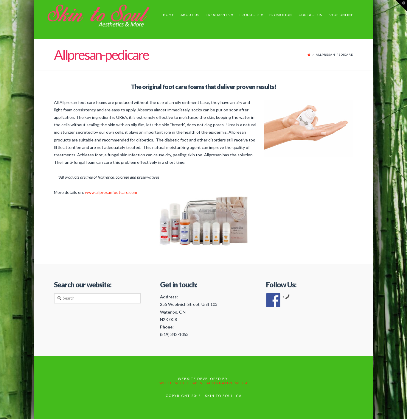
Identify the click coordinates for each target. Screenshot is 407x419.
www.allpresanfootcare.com (111, 192)
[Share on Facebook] (273, 300)
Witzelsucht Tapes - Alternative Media (203, 383)
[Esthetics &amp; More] (106, 16)
